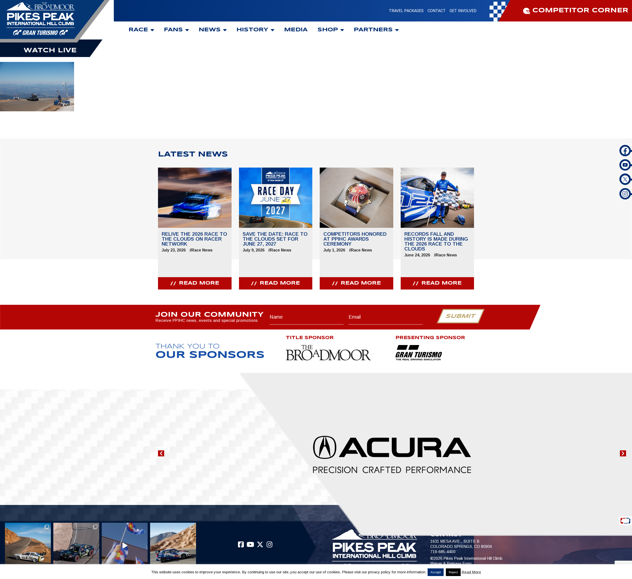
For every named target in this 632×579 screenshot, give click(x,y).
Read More (471, 572)
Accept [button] (436, 572)
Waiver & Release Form (451, 563)
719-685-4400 (442, 552)
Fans (173, 30)
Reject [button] (453, 572)
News (210, 30)
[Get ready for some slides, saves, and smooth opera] (76, 546)
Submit (460, 316)
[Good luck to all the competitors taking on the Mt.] (28, 546)
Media (296, 30)
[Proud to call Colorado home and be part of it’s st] (173, 546)
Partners (373, 30)
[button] (161, 453)
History (252, 30)
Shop (327, 30)
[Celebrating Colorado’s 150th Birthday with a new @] (125, 546)
